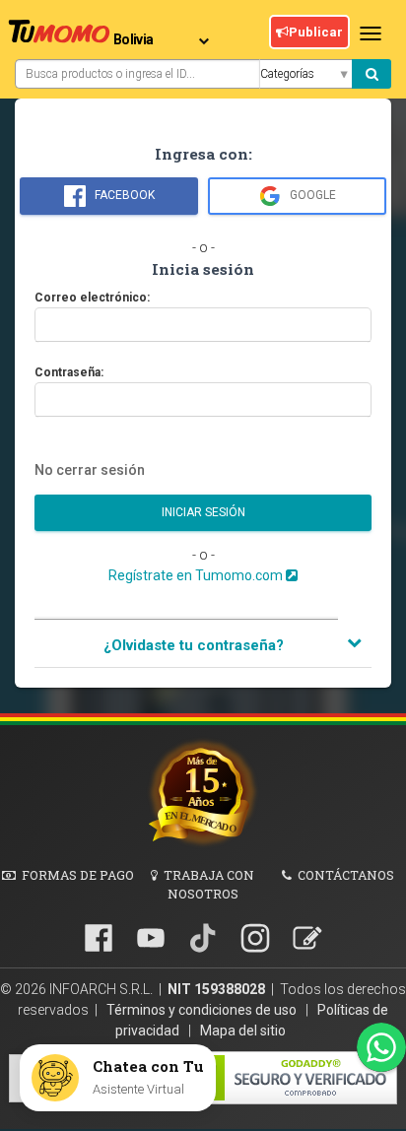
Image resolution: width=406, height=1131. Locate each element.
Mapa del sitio (243, 1030)
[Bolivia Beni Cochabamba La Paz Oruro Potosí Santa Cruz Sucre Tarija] (165, 32)
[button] (203, 645)
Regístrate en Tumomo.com (197, 575)
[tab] (203, 646)
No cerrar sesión (89, 470)
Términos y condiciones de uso (203, 1010)
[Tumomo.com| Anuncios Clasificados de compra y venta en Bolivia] (59, 34)
